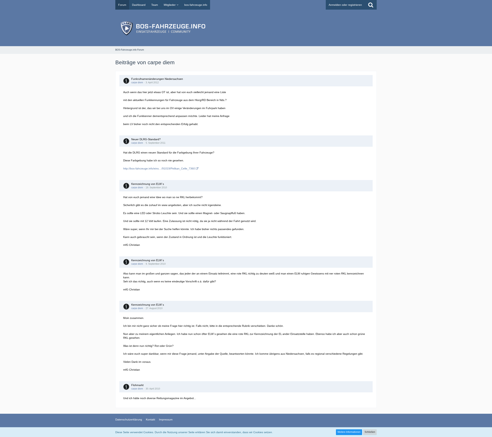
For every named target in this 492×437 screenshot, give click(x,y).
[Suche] (371, 5)
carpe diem (137, 82)
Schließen (370, 432)
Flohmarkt (137, 385)
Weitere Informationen (349, 432)
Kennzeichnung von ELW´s (147, 183)
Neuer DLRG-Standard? (146, 139)
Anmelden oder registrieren (345, 4)
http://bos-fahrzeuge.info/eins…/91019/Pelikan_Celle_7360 (159, 168)
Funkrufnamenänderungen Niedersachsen (157, 78)
